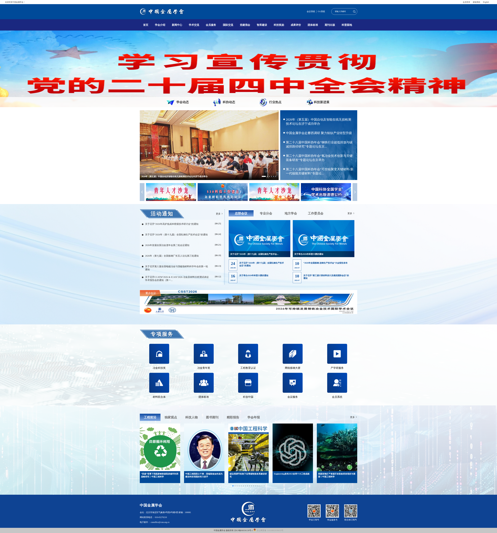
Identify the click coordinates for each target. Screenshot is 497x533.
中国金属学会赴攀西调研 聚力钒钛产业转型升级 (319, 133)
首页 (145, 24)
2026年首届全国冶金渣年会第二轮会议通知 (167, 245)
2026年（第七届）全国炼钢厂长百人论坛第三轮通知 (172, 256)
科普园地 (347, 24)
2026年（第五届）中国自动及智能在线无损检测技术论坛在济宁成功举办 (318, 121)
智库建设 (262, 24)
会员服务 (211, 24)
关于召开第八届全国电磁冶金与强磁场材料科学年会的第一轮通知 (176, 268)
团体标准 (313, 24)
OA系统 (321, 11)
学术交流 (194, 24)
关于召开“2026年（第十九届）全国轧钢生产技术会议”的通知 (176, 234)
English (486, 2)
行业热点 (275, 102)
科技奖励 (279, 24)
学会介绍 (160, 24)
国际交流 (228, 24)
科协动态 (229, 102)
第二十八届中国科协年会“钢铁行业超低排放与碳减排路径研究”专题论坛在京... (319, 144)
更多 (218, 213)
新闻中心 (177, 24)
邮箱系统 (476, 2)
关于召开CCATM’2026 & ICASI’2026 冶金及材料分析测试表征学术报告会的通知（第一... (177, 278)
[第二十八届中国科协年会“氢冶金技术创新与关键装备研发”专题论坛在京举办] (209, 156)
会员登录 (466, 2)
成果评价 (296, 24)
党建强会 (245, 24)
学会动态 (182, 102)
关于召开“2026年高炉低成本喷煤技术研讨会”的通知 (171, 224)
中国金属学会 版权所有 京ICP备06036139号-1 (233, 530)
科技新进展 (321, 102)
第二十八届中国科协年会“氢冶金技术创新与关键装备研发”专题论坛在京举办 (319, 158)
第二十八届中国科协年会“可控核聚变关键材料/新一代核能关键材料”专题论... (319, 171)
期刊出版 (330, 24)
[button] (243, 89)
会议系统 (311, 11)
